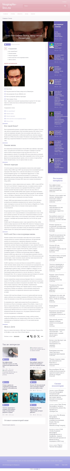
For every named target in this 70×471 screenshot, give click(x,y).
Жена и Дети (9, 121)
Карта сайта (64, 464)
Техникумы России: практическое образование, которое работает (56, 287)
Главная (64, 1)
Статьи (13, 14)
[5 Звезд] (18, 336)
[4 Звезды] (17, 336)
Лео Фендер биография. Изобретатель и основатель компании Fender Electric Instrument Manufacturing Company (57, 420)
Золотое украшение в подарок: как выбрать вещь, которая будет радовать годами (56, 266)
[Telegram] (27, 336)
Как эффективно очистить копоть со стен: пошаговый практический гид (55, 187)
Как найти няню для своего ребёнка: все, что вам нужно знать (59, 57)
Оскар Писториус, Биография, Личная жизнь (58, 34)
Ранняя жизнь (10, 113)
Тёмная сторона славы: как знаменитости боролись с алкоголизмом (57, 361)
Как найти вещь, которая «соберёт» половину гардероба (57, 257)
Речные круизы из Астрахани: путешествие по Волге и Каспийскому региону (57, 227)
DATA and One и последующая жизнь (16, 118)
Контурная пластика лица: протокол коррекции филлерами (57, 352)
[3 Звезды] (16, 336)
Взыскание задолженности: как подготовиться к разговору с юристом (56, 208)
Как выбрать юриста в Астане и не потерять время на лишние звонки (57, 217)
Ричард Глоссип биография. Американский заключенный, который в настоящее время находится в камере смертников (57, 395)
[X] (38, 336)
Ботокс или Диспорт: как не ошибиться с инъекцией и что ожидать (57, 342)
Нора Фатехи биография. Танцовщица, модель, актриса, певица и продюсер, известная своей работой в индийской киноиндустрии (59, 98)
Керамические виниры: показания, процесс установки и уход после (57, 312)
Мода (26, 14)
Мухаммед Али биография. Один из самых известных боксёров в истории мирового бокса (58, 163)
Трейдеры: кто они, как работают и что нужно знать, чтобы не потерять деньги (57, 297)
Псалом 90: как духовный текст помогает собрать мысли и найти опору (57, 247)
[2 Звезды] (15, 336)
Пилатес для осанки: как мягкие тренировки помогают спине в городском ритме (57, 197)
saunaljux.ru (37, 469)
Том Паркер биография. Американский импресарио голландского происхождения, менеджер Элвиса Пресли (59, 146)
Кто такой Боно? (10, 111)
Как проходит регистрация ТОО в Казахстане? (58, 46)
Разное (33, 14)
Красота (20, 14)
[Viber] (31, 336)
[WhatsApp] (35, 336)
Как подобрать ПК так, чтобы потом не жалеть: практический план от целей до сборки (57, 372)
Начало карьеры (10, 116)
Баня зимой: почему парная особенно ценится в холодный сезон (56, 322)
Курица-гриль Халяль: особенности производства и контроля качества (56, 277)
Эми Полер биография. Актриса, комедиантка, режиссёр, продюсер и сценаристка (57, 408)
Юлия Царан (53, 305)
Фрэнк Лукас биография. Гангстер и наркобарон (58, 82)
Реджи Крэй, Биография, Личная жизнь (58, 132)
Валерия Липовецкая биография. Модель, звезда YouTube (58, 69)
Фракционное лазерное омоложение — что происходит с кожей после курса (57, 332)
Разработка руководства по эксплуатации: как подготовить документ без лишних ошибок (57, 237)
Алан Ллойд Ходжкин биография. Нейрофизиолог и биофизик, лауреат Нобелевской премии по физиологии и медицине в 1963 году (57, 435)
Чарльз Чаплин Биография (55, 446)
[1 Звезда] (14, 336)
